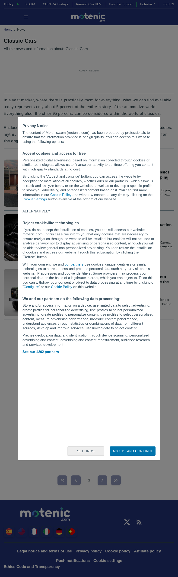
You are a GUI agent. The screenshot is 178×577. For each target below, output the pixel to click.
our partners (74, 264)
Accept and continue (133, 451)
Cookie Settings (34, 199)
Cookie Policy (61, 195)
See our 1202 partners (40, 352)
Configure (31, 287)
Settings (85, 451)
